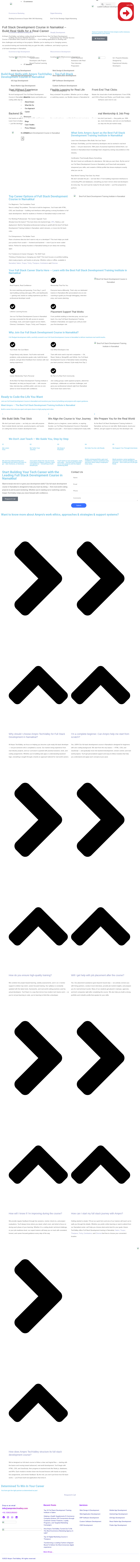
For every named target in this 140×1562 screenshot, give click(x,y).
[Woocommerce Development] (53, 46)
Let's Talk (130, 5)
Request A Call (70, 1495)
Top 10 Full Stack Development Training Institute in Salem (57, 1511)
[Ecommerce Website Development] (11, 27)
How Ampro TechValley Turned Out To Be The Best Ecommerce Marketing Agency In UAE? (58, 1531)
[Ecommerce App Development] (11, 46)
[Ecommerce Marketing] (11, 8)
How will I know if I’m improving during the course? (35, 1213)
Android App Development (21, 76)
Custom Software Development (64, 86)
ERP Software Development (63, 81)
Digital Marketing (56, 13)
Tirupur (24, 263)
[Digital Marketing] (53, 8)
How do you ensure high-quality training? (30, 975)
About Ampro (29, 102)
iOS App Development (19, 81)
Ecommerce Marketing (16, 13)
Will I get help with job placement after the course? (97, 975)
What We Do (29, 105)
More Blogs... (49, 1552)
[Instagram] (8, 1517)
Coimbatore (44, 263)
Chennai (55, 263)
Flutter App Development (21, 91)
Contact (26, 133)
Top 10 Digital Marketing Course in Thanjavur (56, 1538)
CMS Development (59, 91)
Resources (27, 116)
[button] (38, 629)
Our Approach (30, 108)
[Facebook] (3, 1517)
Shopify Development (57, 32)
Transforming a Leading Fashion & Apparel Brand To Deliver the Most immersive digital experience (59, 1545)
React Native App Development (23, 86)
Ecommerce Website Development (21, 32)
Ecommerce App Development (19, 52)
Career (27, 112)
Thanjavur (35, 263)
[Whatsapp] (12, 1517)
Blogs (27, 121)
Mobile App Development (21, 71)
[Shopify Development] (53, 27)
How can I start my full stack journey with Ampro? (97, 1213)
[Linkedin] (16, 1517)
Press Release (30, 128)
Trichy (29, 263)
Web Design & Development (63, 71)
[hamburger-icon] (97, 0)
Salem (19, 263)
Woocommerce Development (60, 52)
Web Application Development (64, 76)
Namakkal (12, 263)
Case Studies (29, 125)
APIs (52, 222)
